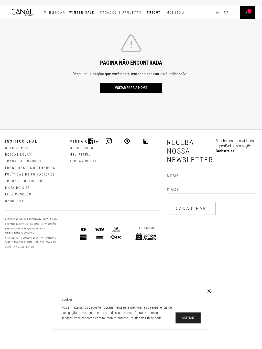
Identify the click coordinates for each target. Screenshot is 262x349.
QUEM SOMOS (16, 148)
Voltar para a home (131, 88)
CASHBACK (14, 201)
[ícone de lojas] (217, 13)
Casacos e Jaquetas (120, 12)
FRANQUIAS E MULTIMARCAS (30, 168)
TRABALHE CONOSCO (23, 161)
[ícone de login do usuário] (234, 12)
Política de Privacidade (145, 318)
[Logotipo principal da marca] (23, 12)
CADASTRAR (191, 208)
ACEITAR (188, 318)
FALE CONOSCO (18, 194)
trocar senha (83, 161)
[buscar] (45, 12)
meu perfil (80, 154)
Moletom (175, 12)
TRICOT (154, 12)
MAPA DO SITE (17, 188)
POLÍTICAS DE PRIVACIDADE (30, 174)
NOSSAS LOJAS (18, 154)
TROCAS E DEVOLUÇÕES (26, 181)
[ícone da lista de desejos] (226, 12)
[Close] (209, 291)
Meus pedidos (83, 148)
